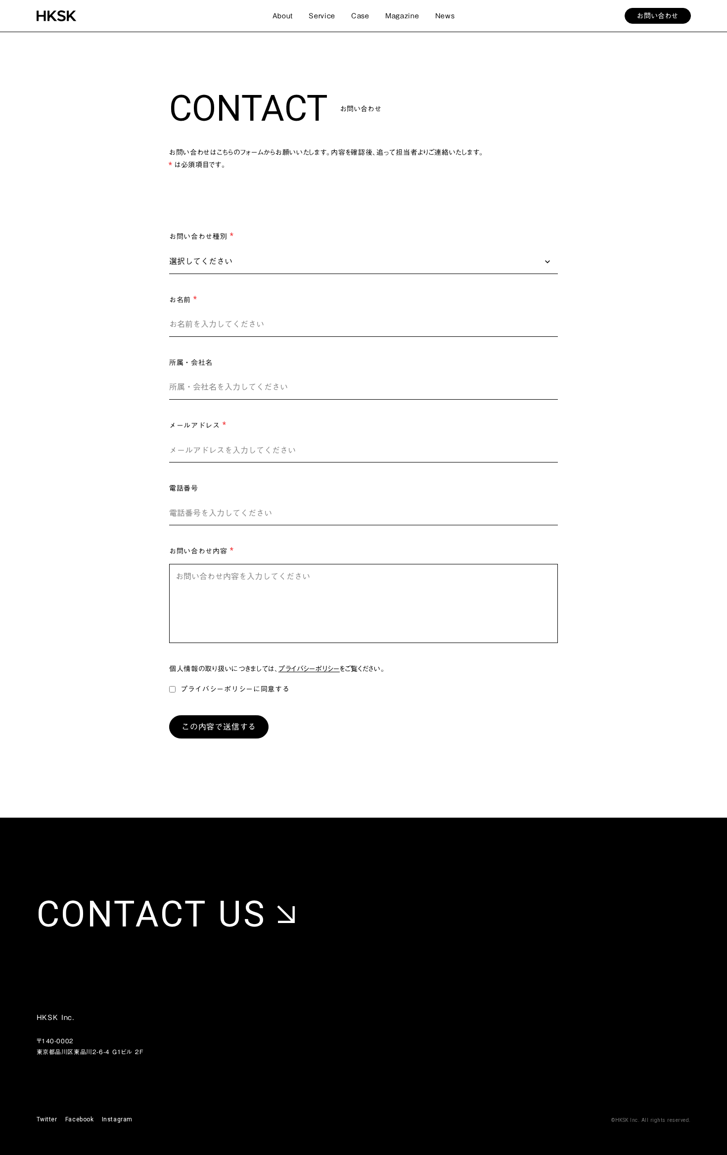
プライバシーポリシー (309, 669)
